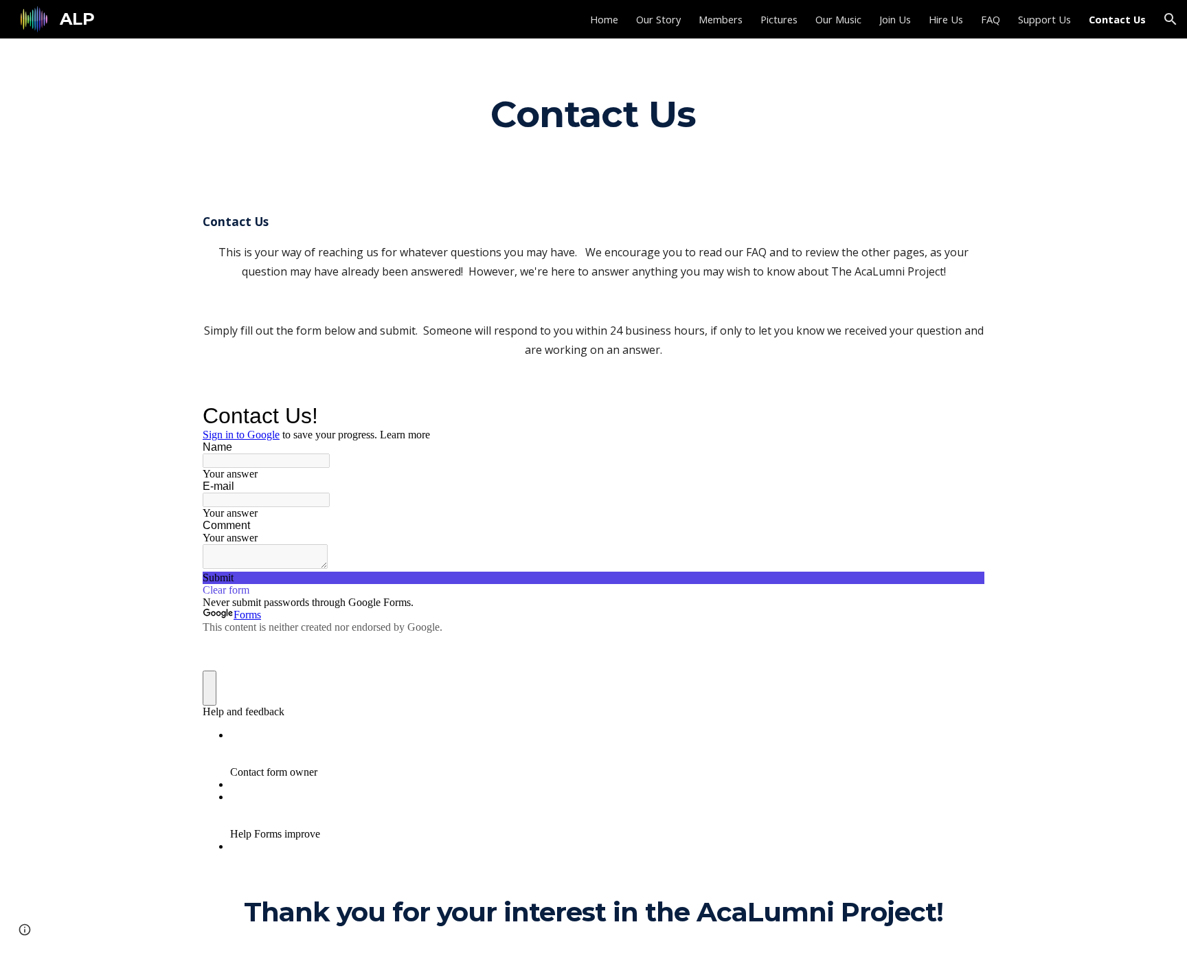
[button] (1170, 19)
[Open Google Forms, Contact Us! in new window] (964, 416)
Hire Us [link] (946, 19)
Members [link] (721, 19)
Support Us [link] (1044, 19)
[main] (593, 113)
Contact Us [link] (1117, 19)
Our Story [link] (658, 19)
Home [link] (604, 19)
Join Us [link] (895, 19)
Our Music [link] (838, 19)
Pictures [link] (779, 19)
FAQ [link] (990, 19)
